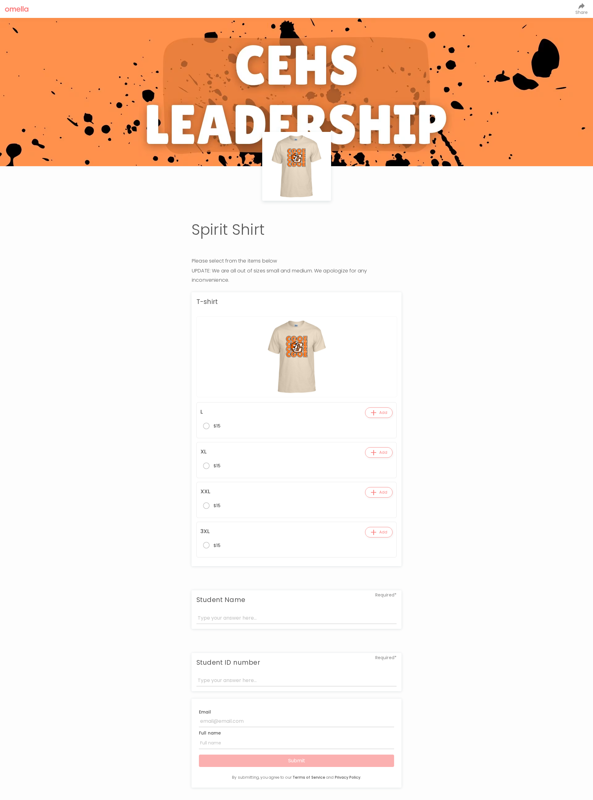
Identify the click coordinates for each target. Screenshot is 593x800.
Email (205, 712)
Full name (210, 733)
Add (378, 412)
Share (581, 12)
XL (203, 451)
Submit (296, 760)
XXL (205, 491)
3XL (205, 531)
